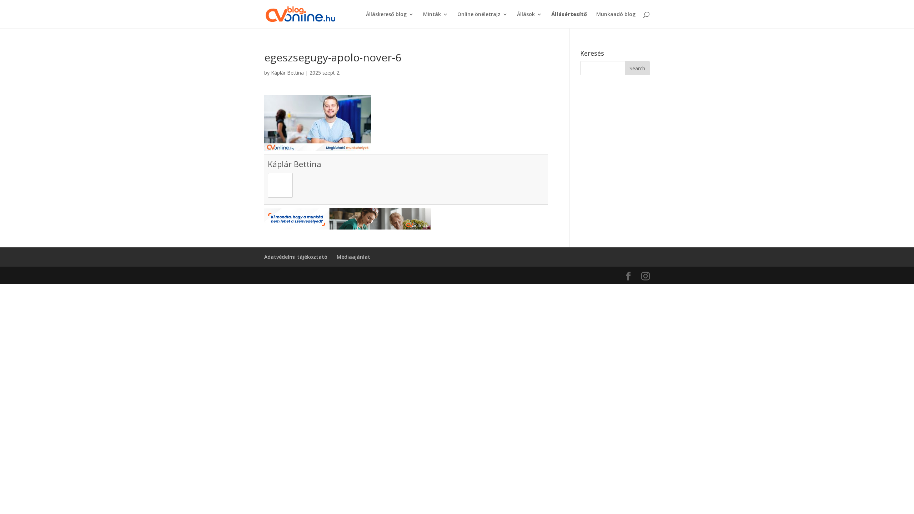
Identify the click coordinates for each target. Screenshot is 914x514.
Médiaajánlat (353, 256)
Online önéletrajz (479, 14)
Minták (432, 14)
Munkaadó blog (616, 14)
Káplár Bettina (287, 72)
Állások (526, 14)
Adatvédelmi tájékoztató (295, 256)
